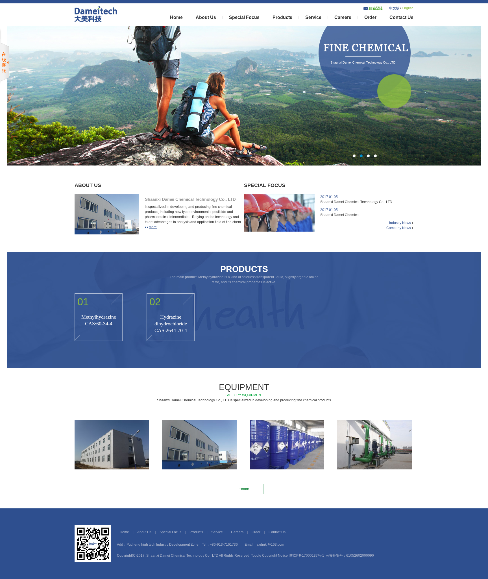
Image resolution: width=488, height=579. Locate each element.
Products (282, 17)
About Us (206, 17)
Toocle (256, 556)
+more (244, 489)
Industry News (400, 223)
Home (176, 17)
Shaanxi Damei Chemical (340, 212)
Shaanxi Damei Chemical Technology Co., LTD (190, 199)
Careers (342, 17)
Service (313, 17)
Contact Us (401, 17)
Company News (399, 228)
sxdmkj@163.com (270, 545)
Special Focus (244, 17)
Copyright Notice (275, 556)
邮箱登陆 (375, 8)
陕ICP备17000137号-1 (306, 556)
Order (370, 17)
